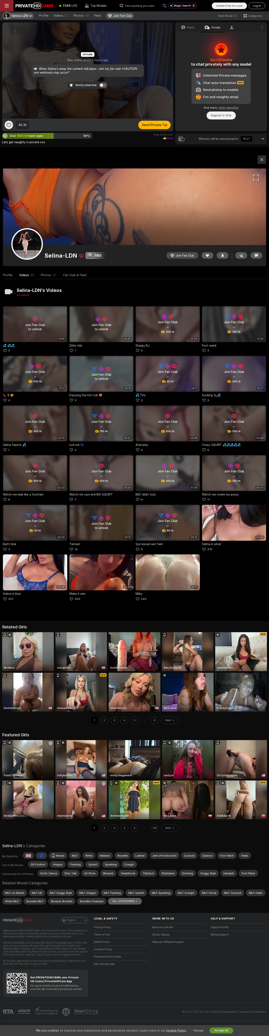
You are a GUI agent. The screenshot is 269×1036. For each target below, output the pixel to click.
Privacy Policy (102, 927)
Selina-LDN (12, 846)
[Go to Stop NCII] (86, 1011)
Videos (60, 15)
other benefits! (228, 107)
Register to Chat (221, 115)
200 (77, 598)
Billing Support (220, 934)
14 (76, 549)
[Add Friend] (241, 255)
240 (143, 598)
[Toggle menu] (6, 5)
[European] (41, 855)
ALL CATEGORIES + (124, 901)
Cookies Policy (103, 949)
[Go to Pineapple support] (66, 1012)
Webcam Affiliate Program (168, 942)
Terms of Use (102, 934)
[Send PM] (256, 255)
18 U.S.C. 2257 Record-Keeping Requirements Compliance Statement (224, 1011)
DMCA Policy (102, 942)
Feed (97, 15)
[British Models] (28, 855)
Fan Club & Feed (74, 275)
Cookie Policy (176, 1030)
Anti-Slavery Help (104, 964)
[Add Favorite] (9, 125)
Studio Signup (161, 934)
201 (10, 598)
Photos (81, 15)
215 (209, 549)
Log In (257, 5)
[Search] (164, 6)
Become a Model (162, 927)
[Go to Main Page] (34, 5)
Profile (43, 15)
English (71, 920)
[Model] (262, 159)
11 (208, 499)
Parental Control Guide (107, 956)
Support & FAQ (220, 927)
